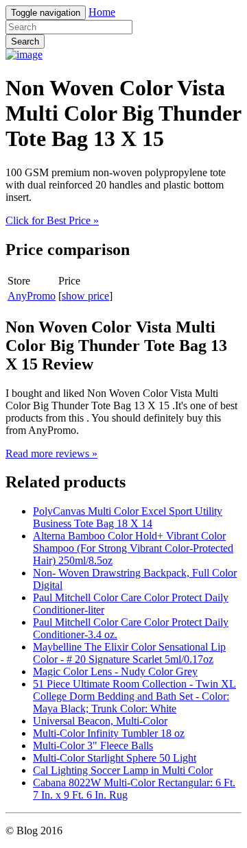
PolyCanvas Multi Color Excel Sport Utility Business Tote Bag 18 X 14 (127, 517)
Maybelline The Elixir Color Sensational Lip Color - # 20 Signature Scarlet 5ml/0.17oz (129, 653)
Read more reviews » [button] (51, 453)
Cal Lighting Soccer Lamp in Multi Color (123, 770)
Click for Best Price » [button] (52, 220)
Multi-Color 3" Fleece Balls (93, 745)
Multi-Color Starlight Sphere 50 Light (114, 758)
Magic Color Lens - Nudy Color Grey (115, 671)
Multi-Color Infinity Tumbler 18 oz (109, 733)
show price (85, 296)
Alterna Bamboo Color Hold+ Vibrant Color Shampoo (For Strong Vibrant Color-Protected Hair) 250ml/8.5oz (133, 548)
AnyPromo (32, 296)
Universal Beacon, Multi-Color (100, 721)
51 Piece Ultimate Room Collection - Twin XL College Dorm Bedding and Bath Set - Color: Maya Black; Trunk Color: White (134, 696)
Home (102, 12)
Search (25, 41)
